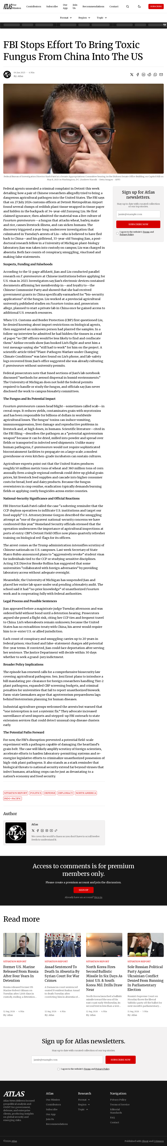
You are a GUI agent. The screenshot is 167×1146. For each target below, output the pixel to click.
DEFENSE (49, 793)
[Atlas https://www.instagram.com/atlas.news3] (46, 830)
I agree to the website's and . (137, 233)
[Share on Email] (161, 74)
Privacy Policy (127, 234)
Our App (65, 6)
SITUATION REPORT (15, 793)
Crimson (159, 1141)
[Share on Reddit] (149, 74)
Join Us (75, 6)
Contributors (33, 6)
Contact (113, 6)
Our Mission (16, 6)
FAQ (112, 1117)
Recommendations (93, 6)
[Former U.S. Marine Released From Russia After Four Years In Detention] (21, 945)
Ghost (145, 1141)
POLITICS (35, 793)
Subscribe (52, 6)
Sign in (98, 897)
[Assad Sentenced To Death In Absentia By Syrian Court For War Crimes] (63, 945)
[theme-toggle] (139, 6)
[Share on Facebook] (137, 74)
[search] (127, 6)
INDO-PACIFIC (12, 798)
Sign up (83, 890)
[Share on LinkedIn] (143, 74)
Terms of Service (119, 1104)
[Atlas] (7, 6)
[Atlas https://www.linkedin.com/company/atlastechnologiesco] (42, 830)
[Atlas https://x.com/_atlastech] (33, 830)
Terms (146, 232)
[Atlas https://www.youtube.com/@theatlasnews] (51, 830)
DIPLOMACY (65, 793)
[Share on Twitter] (131, 74)
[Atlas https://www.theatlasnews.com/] (56, 830)
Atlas (20, 76)
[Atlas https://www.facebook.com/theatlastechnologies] (37, 830)
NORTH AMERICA (86, 793)
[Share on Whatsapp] (155, 74)
